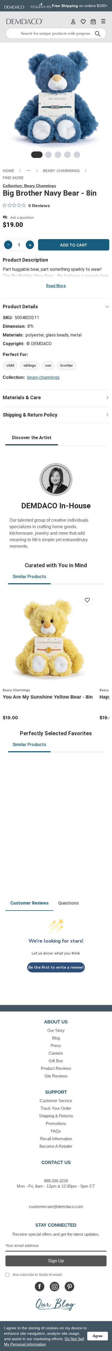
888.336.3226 (56, 1180)
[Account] (73, 21)
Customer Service (56, 1100)
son (48, 365)
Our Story (56, 1030)
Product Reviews (56, 1068)
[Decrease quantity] (8, 244)
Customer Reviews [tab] (29, 903)
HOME (8, 170)
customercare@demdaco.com (56, 1206)
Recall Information (56, 1138)
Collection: (29, 185)
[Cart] (93, 21)
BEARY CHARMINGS (61, 170)
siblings (29, 365)
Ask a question (22, 217)
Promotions (56, 1123)
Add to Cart (73, 245)
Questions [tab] (68, 903)
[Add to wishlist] (87, 600)
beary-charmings (43, 377)
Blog (56, 1038)
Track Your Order (56, 1108)
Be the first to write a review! (56, 967)
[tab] (37, 154)
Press (56, 1045)
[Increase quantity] (30, 244)
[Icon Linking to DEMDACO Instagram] (54, 1286)
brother (66, 365)
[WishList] (83, 21)
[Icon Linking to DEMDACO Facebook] (39, 1286)
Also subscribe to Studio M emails (37, 1275)
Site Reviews (56, 1076)
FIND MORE (13, 177)
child (10, 365)
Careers (56, 1053)
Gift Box (56, 1060)
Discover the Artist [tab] (31, 437)
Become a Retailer (55, 1146)
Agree (97, 1336)
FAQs (56, 1131)
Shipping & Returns (56, 1116)
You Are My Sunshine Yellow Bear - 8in (48, 697)
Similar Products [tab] (29, 576)
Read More (56, 286)
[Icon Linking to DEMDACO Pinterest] (69, 1286)
